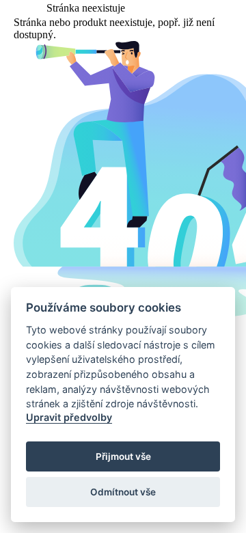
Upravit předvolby (69, 417)
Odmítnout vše (123, 492)
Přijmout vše (123, 456)
